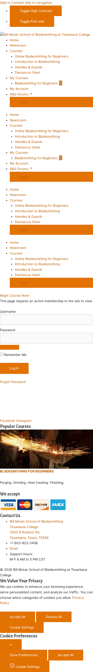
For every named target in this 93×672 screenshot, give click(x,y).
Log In (24, 102)
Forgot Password (13, 382)
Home (14, 40)
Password (7, 330)
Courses (16, 51)
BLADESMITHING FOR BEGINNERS (27, 471)
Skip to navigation (38, 3)
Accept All (17, 617)
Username (8, 311)
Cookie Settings (22, 627)
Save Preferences (23, 655)
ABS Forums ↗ (21, 94)
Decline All (54, 617)
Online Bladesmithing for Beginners (41, 56)
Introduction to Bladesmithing (37, 62)
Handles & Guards (28, 67)
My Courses (19, 78)
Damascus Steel (27, 72)
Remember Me (14, 355)
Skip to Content (12, 3)
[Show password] (9, 347)
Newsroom (18, 45)
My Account (19, 89)
